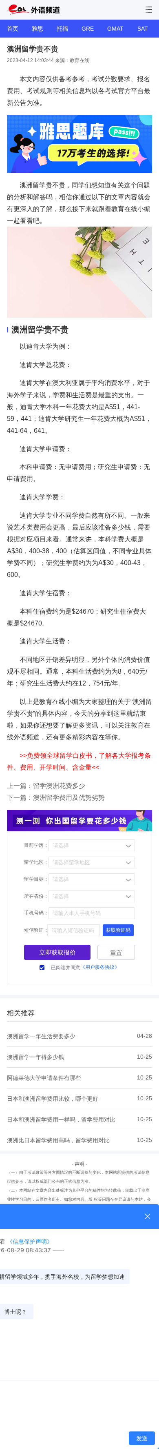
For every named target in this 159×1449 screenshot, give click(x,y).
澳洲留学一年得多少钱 (35, 1057)
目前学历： (36, 845)
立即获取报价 (57, 952)
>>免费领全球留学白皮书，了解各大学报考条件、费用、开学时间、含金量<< (79, 761)
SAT (142, 28)
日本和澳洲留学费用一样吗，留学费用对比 (61, 1119)
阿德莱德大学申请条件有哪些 (44, 1078)
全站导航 (149, 9)
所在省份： (36, 896)
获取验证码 (118, 930)
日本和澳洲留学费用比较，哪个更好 (52, 1098)
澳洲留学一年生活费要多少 (41, 1036)
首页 (12, 28)
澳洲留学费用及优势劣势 (69, 797)
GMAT (115, 28)
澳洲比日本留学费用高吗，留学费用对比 (58, 1140)
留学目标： (36, 879)
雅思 (37, 28)
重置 (116, 953)
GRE (88, 28)
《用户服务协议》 (99, 967)
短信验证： (36, 930)
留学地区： (36, 862)
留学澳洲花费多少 (59, 785)
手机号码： (36, 913)
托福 (62, 28)
